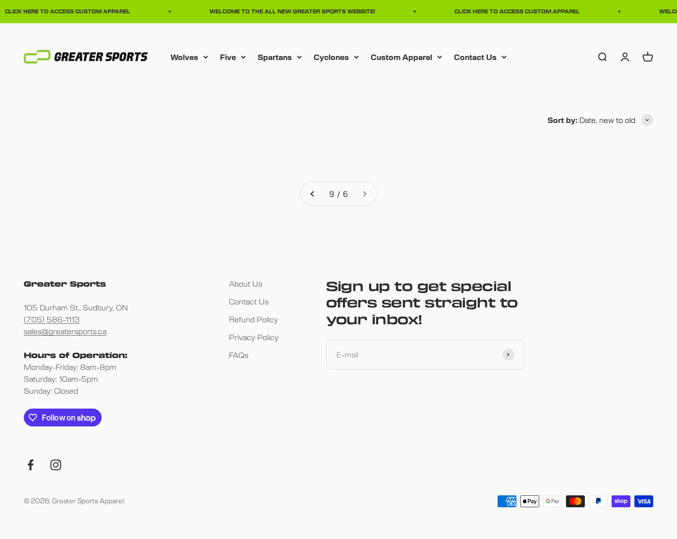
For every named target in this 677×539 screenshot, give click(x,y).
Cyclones (331, 56)
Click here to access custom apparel (64, 11)
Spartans (275, 56)
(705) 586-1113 (52, 319)
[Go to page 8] (312, 194)
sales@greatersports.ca (65, 331)
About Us (245, 283)
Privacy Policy (254, 337)
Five (228, 56)
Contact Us (475, 56)
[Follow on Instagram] (55, 465)
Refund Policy (253, 319)
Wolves (184, 56)
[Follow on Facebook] (30, 465)
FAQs (238, 354)
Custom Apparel (401, 56)
